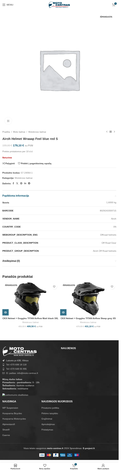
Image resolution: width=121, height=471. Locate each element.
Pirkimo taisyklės (49, 413)
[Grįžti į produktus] (110, 132)
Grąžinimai (46, 418)
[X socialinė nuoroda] (17, 183)
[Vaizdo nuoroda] (19, 351)
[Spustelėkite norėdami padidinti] (8, 120)
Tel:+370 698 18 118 (16, 364)
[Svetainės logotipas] (59, 4)
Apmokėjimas (48, 424)
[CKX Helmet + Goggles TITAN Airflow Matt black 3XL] (30, 298)
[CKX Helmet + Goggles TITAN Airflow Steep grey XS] (88, 298)
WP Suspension (10, 408)
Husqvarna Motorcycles (14, 418)
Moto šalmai (19, 132)
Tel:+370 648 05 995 (16, 369)
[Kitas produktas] (114, 132)
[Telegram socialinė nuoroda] (29, 183)
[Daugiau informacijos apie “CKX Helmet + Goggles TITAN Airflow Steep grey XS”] (63, 312)
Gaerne (6, 435)
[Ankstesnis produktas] (107, 132)
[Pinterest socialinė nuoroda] (21, 183)
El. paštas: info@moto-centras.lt (22, 373)
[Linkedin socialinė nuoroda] (25, 183)
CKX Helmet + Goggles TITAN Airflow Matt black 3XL (30, 318)
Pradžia (6, 132)
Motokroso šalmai (37, 132)
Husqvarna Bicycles (12, 413)
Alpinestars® (8, 424)
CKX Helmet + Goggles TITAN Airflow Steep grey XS (88, 318)
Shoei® (6, 429)
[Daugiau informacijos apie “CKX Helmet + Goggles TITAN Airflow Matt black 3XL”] (5, 312)
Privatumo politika (50, 408)
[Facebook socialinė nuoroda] (13, 183)
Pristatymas (47, 429)
